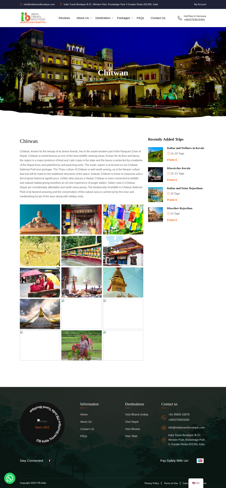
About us (83, 18)
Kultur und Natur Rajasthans (185, 188)
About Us (86, 421)
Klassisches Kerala (178, 168)
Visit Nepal (131, 421)
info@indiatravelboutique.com (186, 427)
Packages (123, 18)
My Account (200, 4)
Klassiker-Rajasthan (179, 208)
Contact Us (158, 18)
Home (84, 414)
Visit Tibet (131, 436)
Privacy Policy (152, 483)
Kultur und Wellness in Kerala (185, 148)
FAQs (140, 18)
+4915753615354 (194, 19)
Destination (102, 18)
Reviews (64, 18)
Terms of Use (171, 483)
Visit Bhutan (132, 429)
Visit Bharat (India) (136, 414)
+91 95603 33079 (178, 414)
